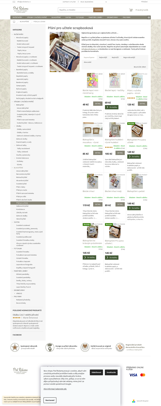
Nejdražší (115, 57)
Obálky (18, 126)
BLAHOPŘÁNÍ (18, 168)
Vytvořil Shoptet (142, 401)
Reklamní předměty (23, 300)
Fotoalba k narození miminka (26, 255)
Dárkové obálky (21, 216)
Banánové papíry (22, 82)
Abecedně (87, 62)
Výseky (19, 164)
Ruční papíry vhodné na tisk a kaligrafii (29, 98)
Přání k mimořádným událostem (28, 111)
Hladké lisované (22, 41)
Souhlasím (111, 372)
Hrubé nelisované (23, 44)
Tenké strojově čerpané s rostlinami (30, 66)
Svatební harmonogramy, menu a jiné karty (29, 233)
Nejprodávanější (129, 57)
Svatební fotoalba (22, 252)
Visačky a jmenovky (23, 155)
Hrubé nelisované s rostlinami (27, 63)
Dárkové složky (21, 139)
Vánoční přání (21, 219)
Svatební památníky (23, 277)
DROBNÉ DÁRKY (19, 290)
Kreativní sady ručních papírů (26, 95)
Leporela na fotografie (24, 264)
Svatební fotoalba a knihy (25, 240)
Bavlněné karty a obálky (25, 73)
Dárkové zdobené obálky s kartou (29, 136)
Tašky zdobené (22, 152)
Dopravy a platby (69, 2)
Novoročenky (21, 303)
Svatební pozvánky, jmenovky (27, 228)
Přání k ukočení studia (24, 200)
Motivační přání (21, 177)
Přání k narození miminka (25, 120)
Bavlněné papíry (22, 69)
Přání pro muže (21, 190)
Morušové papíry (22, 37)
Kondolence (20, 209)
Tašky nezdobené (23, 148)
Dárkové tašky (21, 145)
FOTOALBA (18, 248)
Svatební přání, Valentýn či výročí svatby (28, 115)
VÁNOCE (19, 293)
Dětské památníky (22, 274)
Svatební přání (21, 184)
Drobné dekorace (22, 158)
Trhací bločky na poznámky (26, 284)
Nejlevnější (103, 57)
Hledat (98, 10)
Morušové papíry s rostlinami (26, 57)
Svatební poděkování (23, 237)
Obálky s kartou (22, 132)
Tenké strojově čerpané (25, 47)
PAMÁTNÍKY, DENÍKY (21, 271)
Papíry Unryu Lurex (24, 53)
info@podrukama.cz (90, 49)
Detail (98, 103)
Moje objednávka (87, 2)
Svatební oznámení (23, 225)
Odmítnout (96, 372)
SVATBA (17, 222)
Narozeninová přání (23, 174)
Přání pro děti (21, 196)
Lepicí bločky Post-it (23, 287)
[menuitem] (17, 17)
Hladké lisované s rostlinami (27, 60)
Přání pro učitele (22, 203)
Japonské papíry (22, 79)
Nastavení (50, 400)
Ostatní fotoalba (22, 258)
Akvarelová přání (22, 180)
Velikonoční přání (22, 206)
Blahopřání (20, 105)
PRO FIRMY (18, 296)
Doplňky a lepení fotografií (25, 268)
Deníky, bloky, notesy (24, 280)
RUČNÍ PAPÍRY (18, 34)
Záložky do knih (21, 212)
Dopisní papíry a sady (23, 142)
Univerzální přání (23, 108)
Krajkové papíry (22, 92)
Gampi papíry (21, 85)
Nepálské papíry (22, 76)
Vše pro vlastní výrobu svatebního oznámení (28, 244)
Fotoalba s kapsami (23, 261)
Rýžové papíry (21, 89)
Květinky (20, 161)
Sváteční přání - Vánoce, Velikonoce (29, 123)
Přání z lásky (20, 187)
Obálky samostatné (24, 129)
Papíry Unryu (22, 50)
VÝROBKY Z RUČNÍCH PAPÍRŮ (24, 102)
